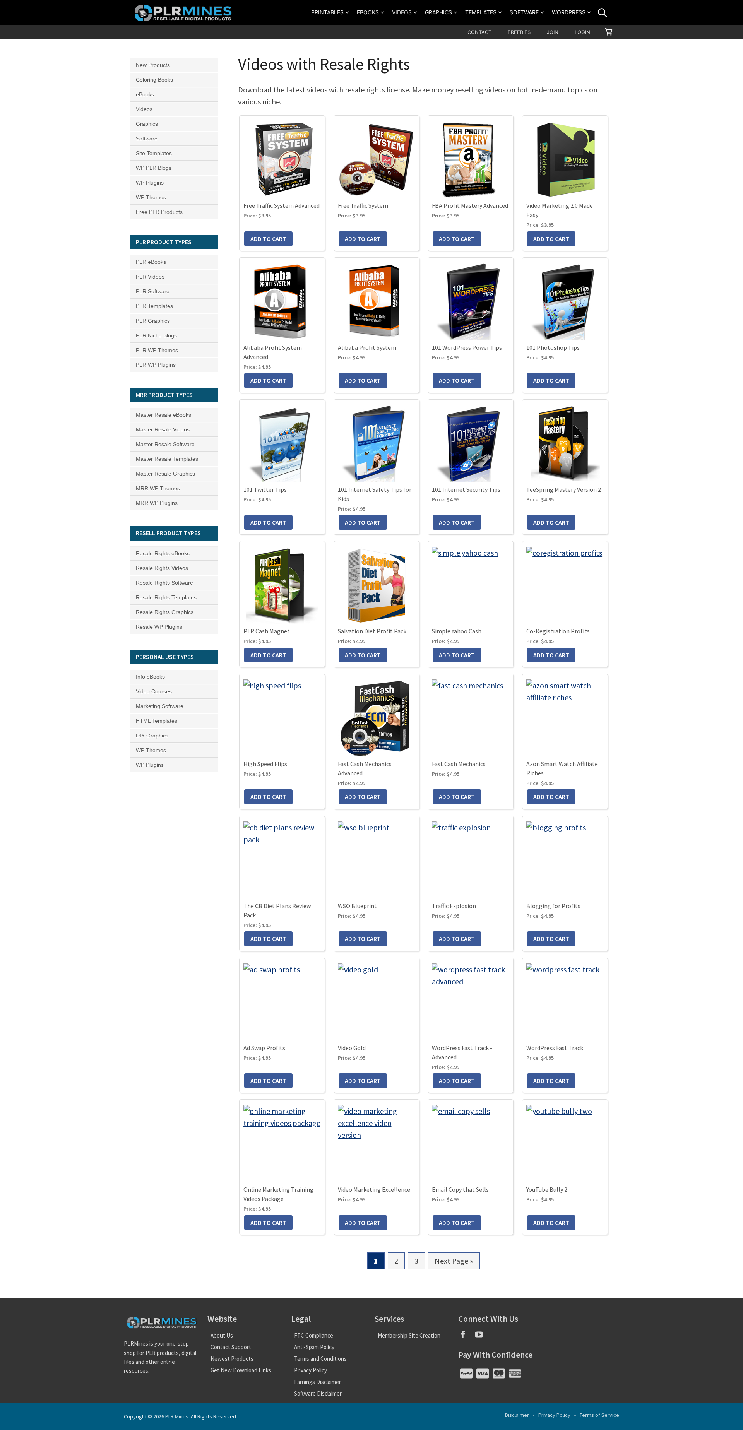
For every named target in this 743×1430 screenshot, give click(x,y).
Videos (402, 12)
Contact (479, 32)
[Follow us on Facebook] (466, 1337)
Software (524, 12)
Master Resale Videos (163, 429)
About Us (222, 1335)
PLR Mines (176, 1416)
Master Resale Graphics (165, 473)
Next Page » (454, 1262)
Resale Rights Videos (162, 568)
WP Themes (151, 197)
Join (552, 32)
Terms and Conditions (320, 1358)
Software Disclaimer (318, 1393)
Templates (480, 12)
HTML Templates (156, 721)
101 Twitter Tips (265, 489)
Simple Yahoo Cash (456, 631)
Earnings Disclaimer (317, 1382)
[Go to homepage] (184, 12)
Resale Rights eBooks (163, 553)
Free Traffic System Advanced (281, 205)
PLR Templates (154, 306)
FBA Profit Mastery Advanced (470, 205)
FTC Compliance (313, 1335)
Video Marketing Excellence (374, 1189)
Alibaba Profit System (367, 347)
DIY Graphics (152, 735)
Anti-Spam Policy (314, 1347)
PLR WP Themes (157, 350)
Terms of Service (599, 1414)
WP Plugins (150, 183)
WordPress (568, 12)
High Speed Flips (265, 764)
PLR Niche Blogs (156, 335)
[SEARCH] (602, 12)
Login (582, 32)
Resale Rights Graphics (164, 612)
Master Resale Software (165, 444)
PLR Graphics (153, 321)
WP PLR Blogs (153, 168)
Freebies (519, 32)
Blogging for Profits (553, 906)
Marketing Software (159, 706)
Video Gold (352, 1048)
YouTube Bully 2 (546, 1189)
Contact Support (231, 1347)
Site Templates (154, 153)
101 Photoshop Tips (553, 347)
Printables (327, 12)
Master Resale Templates (167, 459)
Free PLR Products (159, 212)
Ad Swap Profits (264, 1048)
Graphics (438, 12)
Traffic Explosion (454, 906)
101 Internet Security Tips (466, 489)
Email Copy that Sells (460, 1189)
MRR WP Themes (158, 488)
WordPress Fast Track (554, 1048)
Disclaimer (517, 1414)
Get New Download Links (241, 1370)
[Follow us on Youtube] (482, 1337)
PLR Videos (150, 277)
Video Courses (154, 691)
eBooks (368, 12)
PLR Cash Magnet (266, 631)
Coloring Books (154, 80)
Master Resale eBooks (163, 415)
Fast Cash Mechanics (459, 764)
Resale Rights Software (164, 583)
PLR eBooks (151, 262)
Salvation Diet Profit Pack (372, 631)
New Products (153, 65)
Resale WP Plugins (159, 627)
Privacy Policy (310, 1370)
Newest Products (232, 1358)
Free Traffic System (363, 205)
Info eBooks (150, 677)
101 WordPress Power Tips (467, 347)
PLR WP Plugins (156, 365)
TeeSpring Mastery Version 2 (563, 489)
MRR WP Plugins (157, 503)
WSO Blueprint (357, 906)
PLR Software (152, 291)
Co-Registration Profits (558, 631)
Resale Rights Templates (166, 597)
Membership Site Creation (409, 1335)
